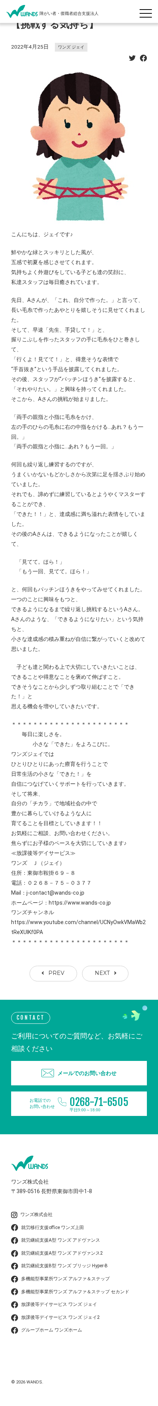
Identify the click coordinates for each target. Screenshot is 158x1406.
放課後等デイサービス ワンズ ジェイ (59, 1304)
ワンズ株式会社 (36, 1214)
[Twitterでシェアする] (132, 59)
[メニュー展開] (147, 11)
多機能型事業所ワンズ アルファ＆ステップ (65, 1278)
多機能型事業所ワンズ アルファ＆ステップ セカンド (75, 1291)
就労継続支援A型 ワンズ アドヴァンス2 (62, 1253)
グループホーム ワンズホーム (51, 1330)
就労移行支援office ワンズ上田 (52, 1227)
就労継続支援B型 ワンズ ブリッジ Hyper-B (64, 1265)
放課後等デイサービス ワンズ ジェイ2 (60, 1317)
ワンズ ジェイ (71, 47)
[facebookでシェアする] (143, 59)
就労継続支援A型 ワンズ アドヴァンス (60, 1240)
